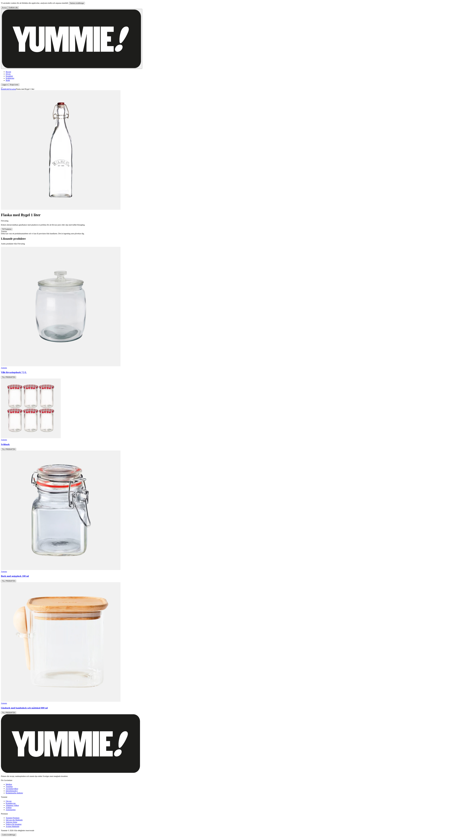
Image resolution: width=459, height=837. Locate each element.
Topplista (9, 786)
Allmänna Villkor (12, 805)
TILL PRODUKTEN (8, 377)
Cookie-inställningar (8, 835)
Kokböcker (10, 78)
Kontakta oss (11, 803)
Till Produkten (6, 229)
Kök (6, 89)
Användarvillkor (12, 789)
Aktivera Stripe (11, 822)
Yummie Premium (12, 818)
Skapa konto (14, 85)
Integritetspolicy (12, 791)
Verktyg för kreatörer (14, 824)
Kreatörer (9, 76)
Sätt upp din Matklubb (14, 820)
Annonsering (11, 810)
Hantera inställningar (77, 3)
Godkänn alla (13, 7)
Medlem (9, 784)
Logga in (5, 85)
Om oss (8, 801)
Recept (8, 72)
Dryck (8, 74)
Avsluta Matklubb (12, 826)
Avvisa (4, 7)
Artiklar (9, 808)
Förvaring (12, 89)
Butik (8, 80)
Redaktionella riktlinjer (14, 793)
